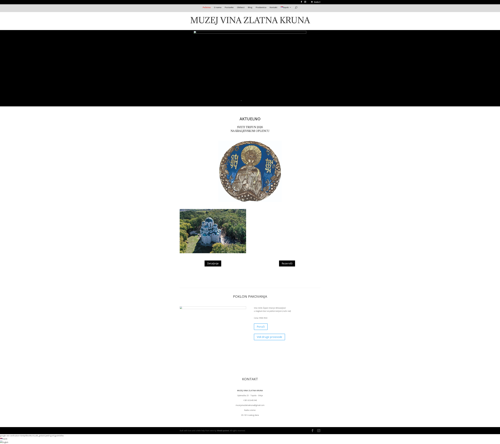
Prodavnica (261, 7)
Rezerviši (287, 263)
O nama (217, 7)
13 (263, 100)
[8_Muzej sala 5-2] (250, 105)
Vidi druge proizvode (269, 337)
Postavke (229, 7)
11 (258, 100)
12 (261, 100)
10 (256, 100)
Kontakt (273, 7)
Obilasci (241, 7)
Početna (207, 7)
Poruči (261, 326)
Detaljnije (213, 263)
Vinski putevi (223, 430)
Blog (250, 7)
